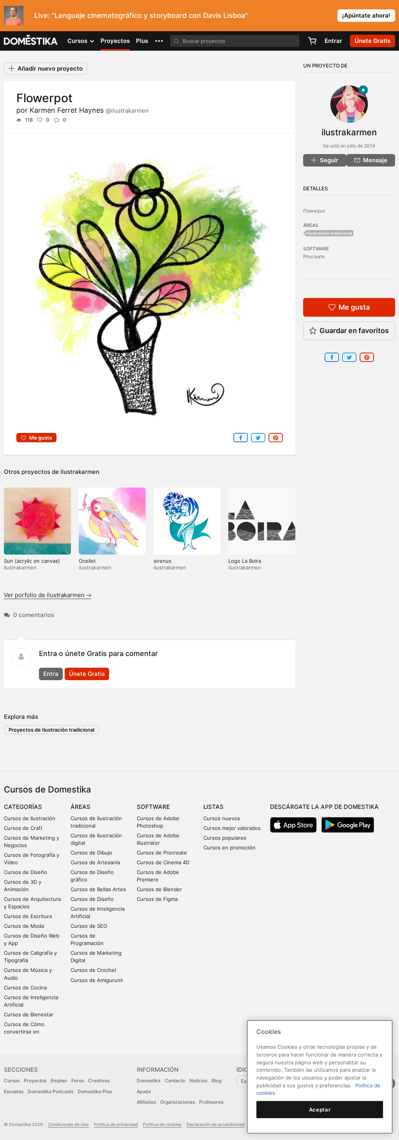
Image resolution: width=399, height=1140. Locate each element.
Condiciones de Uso (68, 1124)
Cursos (11, 1080)
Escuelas (13, 1091)
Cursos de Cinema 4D (163, 862)
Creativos (98, 1080)
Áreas (80, 806)
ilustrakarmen (79, 471)
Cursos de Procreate (162, 852)
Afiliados (146, 1102)
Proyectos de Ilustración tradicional (51, 730)
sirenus (162, 561)
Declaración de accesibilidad (216, 1124)
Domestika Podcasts (50, 1091)
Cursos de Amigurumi (97, 980)
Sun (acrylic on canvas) (32, 561)
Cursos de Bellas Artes (98, 889)
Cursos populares (224, 838)
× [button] (391, 15)
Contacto (175, 1080)
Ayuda (144, 1091)
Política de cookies (162, 1124)
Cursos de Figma (157, 899)
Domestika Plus (95, 1091)
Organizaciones (177, 1102)
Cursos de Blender (159, 889)
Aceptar (320, 1109)
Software (153, 806)
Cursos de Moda (24, 926)
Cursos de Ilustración (29, 818)
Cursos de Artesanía (95, 862)
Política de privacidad (116, 1124)
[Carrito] (312, 41)
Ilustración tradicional (329, 233)
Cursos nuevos (221, 818)
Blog (216, 1080)
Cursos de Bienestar (28, 1014)
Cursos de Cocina (25, 987)
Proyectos (115, 40)
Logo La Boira (244, 561)
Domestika (149, 1080)
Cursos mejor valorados (232, 828)
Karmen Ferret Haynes (89, 110)
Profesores (211, 1102)
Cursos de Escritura (28, 916)
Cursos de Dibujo (91, 852)
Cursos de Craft (23, 828)
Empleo (59, 1080)
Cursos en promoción (229, 847)
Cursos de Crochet (94, 970)
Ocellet (87, 561)
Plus (142, 40)
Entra (50, 673)
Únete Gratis (87, 673)
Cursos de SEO (89, 926)
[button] (159, 41)
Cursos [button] (78, 40)
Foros (77, 1080)
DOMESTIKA (31, 41)
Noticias (198, 1080)
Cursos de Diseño (25, 872)
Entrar (333, 40)
